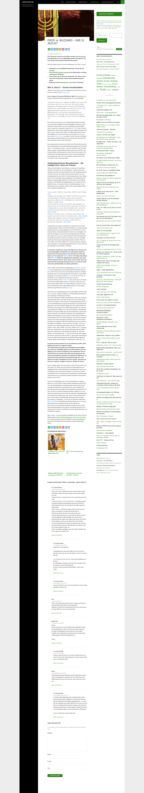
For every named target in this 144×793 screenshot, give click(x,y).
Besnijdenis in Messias (103, 119)
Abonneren (101, 40)
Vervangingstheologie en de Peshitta (107, 392)
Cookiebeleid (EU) (102, 448)
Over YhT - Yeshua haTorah (105, 440)
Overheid (118, 86)
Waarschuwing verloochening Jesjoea (106, 66)
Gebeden (99, 78)
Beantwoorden (57, 535)
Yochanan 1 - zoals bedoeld (105, 433)
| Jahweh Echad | (94, 1)
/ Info (118, 1)
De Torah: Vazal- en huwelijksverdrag (108, 170)
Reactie (50, 733)
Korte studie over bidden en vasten (107, 300)
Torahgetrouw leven (102, 373)
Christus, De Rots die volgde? (105, 135)
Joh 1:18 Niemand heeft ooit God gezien (108, 272)
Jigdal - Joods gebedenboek (105, 270)
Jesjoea (114, 81)
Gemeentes (109, 78)
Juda (98, 83)
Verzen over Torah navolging (105, 395)
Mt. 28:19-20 (113, 28)
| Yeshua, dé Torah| (70, 1)
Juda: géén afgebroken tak (104, 294)
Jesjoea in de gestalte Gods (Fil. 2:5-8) (108, 249)
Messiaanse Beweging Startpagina (105, 465)
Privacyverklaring (101, 445)
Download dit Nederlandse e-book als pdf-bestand (71, 417)
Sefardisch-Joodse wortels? (105, 364)
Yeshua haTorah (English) (104, 430)
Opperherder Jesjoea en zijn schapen (108, 335)
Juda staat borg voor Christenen (106, 292)
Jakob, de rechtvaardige (104, 230)
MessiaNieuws (100, 470)
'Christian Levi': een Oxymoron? (106, 100)
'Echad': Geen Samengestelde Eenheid (108, 103)
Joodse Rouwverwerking (104, 284)
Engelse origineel (63, 72)
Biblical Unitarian (100, 458)
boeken (55, 76)
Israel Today (99, 463)
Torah (103, 89)
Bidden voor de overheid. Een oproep (108, 122)
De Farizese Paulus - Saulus (105, 150)
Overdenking (110, 86)
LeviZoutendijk (59, 543)
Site (49, 768)
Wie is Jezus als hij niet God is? (106, 419)
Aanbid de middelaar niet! (104, 110)
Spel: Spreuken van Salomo (105, 366)
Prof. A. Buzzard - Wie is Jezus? (106, 342)
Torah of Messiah (101, 472)
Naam (49, 754)
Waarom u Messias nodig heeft (106, 406)
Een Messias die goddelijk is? (105, 175)
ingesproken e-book (66, 82)
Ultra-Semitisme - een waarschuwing (107, 380)
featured (113, 75)
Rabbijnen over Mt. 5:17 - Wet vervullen (108, 345)
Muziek (114, 84)
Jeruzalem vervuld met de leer (105, 238)
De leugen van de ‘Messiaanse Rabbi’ (108, 158)
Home (62, 1)
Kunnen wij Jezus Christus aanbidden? (108, 302)
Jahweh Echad (102, 81)
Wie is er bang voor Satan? (104, 416)
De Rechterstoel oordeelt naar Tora (107, 165)
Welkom (115, 90)
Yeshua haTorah (28, 2)
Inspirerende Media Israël (104, 228)
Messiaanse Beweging (106, 84)
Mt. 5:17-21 (100, 23)
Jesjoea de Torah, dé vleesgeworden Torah (107, 64)
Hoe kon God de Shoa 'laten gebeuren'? (108, 225)
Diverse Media (103, 75)
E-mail (49, 761)
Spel (97, 90)
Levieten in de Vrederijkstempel (106, 305)
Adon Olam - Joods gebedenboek (105, 61)
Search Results (101, 443)
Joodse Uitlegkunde (102, 286)
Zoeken (98, 47)
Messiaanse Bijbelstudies (104, 315)
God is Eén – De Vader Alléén (104, 460)
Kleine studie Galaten (103, 297)
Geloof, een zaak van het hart (105, 196)
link (62, 74)
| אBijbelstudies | (82, 1)
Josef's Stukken (101, 289)
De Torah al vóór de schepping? (106, 167)
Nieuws (99, 86)
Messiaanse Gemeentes (102, 468)
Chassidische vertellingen (104, 132)
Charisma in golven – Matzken (105, 129)
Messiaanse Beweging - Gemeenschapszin (107, 69)
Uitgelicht (108, 90)
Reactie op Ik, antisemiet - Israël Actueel (109, 352)
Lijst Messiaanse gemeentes (104, 59)
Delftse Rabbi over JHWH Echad (106, 173)
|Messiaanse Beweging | (108, 1)
